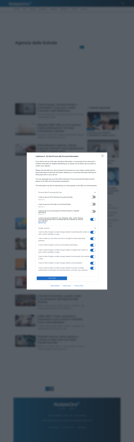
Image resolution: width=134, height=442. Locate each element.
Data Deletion (55, 286)
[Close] (103, 156)
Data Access (67, 286)
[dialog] (67, 221)
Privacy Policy (78, 286)
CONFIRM (52, 278)
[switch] (93, 197)
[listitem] (67, 192)
